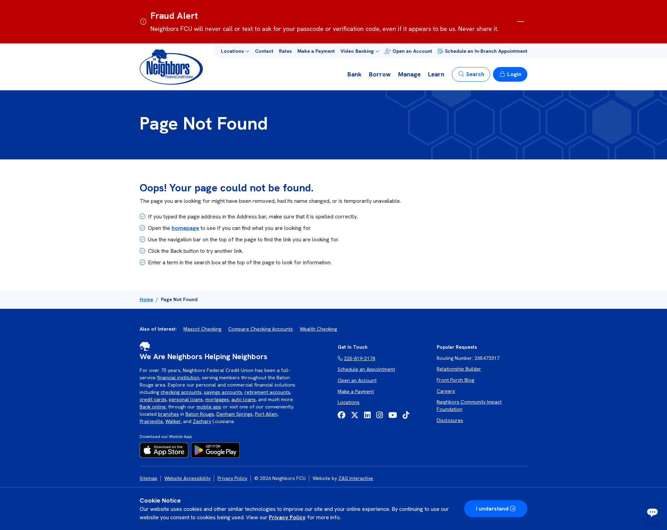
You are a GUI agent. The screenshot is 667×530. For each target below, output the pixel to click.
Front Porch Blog (455, 380)
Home (146, 299)
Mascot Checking (202, 329)
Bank (354, 74)
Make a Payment (316, 51)
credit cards (153, 399)
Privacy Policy (287, 517)
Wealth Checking (318, 329)
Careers (446, 391)
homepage (185, 228)
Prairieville (151, 421)
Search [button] (475, 74)
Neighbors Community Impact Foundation (469, 405)
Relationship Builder (459, 369)
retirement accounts (267, 392)
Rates (285, 51)
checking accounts (180, 392)
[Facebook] (341, 415)
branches (168, 414)
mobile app (209, 407)
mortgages (217, 399)
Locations (349, 402)
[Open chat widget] (652, 512)
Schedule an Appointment (366, 369)
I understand (492, 508)
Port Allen (266, 414)
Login (514, 74)
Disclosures (450, 420)
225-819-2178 (359, 358)
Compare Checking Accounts (260, 329)
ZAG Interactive (355, 478)
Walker (173, 421)
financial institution (178, 377)
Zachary (202, 421)
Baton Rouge (200, 414)
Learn (436, 74)
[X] (355, 415)
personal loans (186, 399)
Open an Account (412, 51)
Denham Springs (234, 414)
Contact (264, 51)
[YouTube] (392, 415)
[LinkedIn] (367, 415)
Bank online (153, 407)
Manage (409, 74)
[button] (235, 51)
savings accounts (223, 392)
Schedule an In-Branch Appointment (486, 51)
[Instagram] (379, 415)
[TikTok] (406, 415)
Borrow (380, 74)
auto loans (243, 399)
